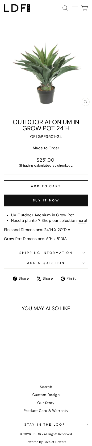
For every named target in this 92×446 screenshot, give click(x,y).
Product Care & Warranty (46, 410)
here (82, 220)
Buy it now (46, 200)
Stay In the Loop (45, 425)
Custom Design (46, 394)
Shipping (26, 165)
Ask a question (46, 263)
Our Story (46, 402)
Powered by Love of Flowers (46, 442)
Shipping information (46, 253)
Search (46, 387)
